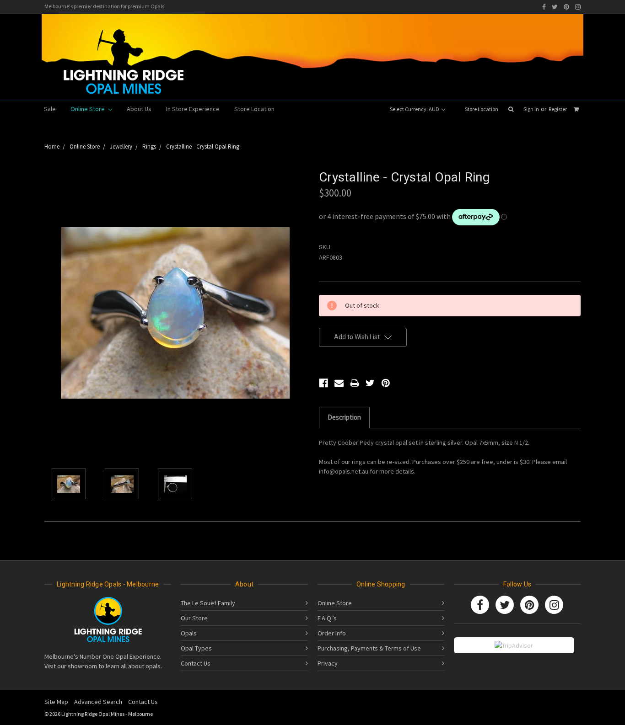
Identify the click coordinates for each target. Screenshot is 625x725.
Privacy (328, 663)
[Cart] (576, 109)
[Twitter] (555, 7)
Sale (50, 109)
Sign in (531, 109)
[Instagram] (578, 7)
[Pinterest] (566, 7)
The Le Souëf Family (208, 603)
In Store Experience (193, 109)
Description (344, 417)
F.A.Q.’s (327, 618)
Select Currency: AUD (415, 109)
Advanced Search (98, 702)
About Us (139, 109)
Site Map (56, 702)
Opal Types (196, 648)
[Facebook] (544, 7)
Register (558, 109)
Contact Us (195, 663)
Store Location (481, 109)
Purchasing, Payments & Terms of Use (369, 648)
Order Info (332, 633)
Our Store (194, 618)
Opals (189, 633)
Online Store (88, 109)
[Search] (510, 109)
